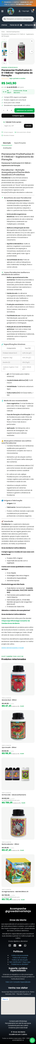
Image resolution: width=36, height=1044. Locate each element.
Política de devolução (20, 960)
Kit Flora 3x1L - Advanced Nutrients (14, 795)
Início (3, 32)
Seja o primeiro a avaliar (17, 78)
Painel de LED (14, 25)
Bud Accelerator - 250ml (10, 844)
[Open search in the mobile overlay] (18, 19)
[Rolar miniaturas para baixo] (4, 63)
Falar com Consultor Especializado (18, 982)
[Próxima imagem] (31, 51)
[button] (32, 1040)
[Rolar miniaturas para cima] (4, 39)
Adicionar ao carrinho (25, 110)
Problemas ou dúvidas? (19, 964)
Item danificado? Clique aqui (19, 962)
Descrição (7, 143)
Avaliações (7, 148)
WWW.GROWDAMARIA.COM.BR (12, 648)
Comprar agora (18, 116)
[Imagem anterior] (11, 51)
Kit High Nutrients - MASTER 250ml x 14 (15, 892)
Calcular (28, 126)
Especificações (20, 143)
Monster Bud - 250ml (9, 700)
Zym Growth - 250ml (9, 747)
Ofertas (4, 25)
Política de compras (20, 958)
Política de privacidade (20, 955)
